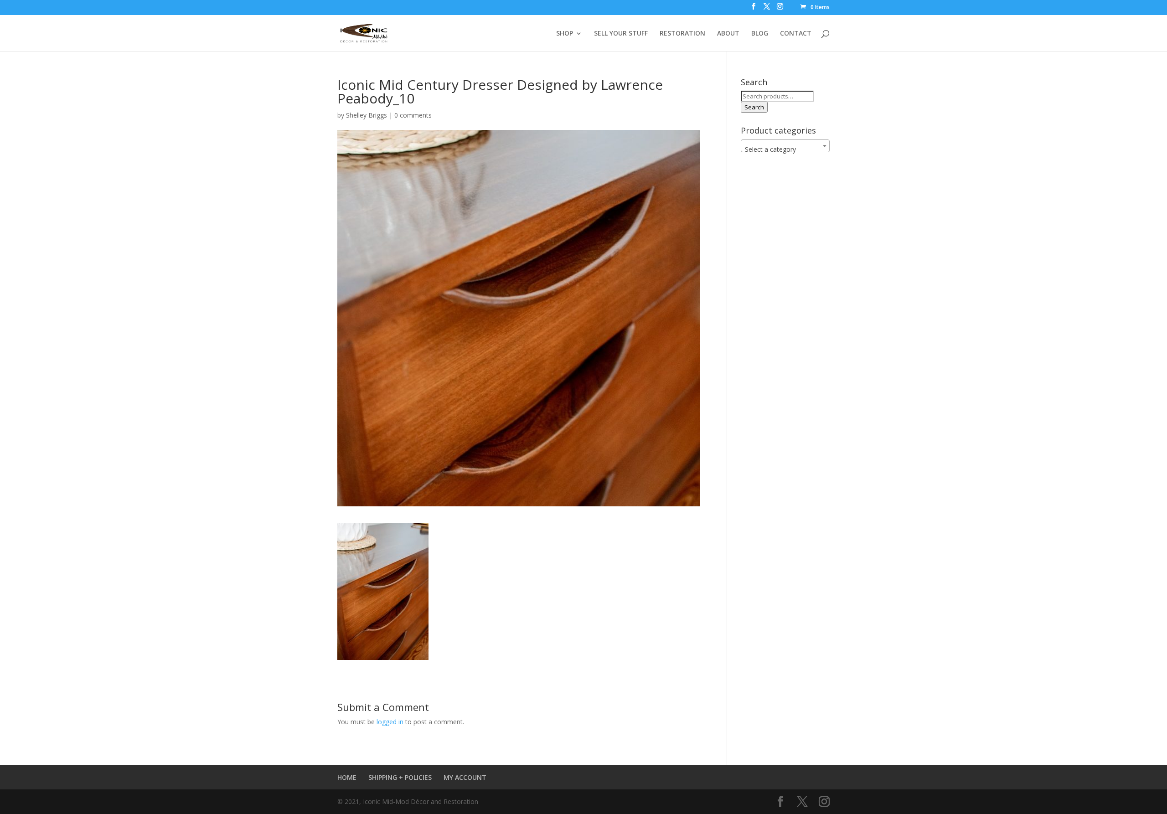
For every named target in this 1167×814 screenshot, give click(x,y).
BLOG (759, 33)
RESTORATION (682, 33)
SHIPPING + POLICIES (400, 777)
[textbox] (785, 149)
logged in (390, 721)
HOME (346, 777)
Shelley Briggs (366, 115)
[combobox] (785, 145)
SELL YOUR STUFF (621, 33)
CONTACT (795, 33)
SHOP (564, 33)
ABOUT (728, 33)
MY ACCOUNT (465, 777)
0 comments (413, 115)
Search (754, 107)
